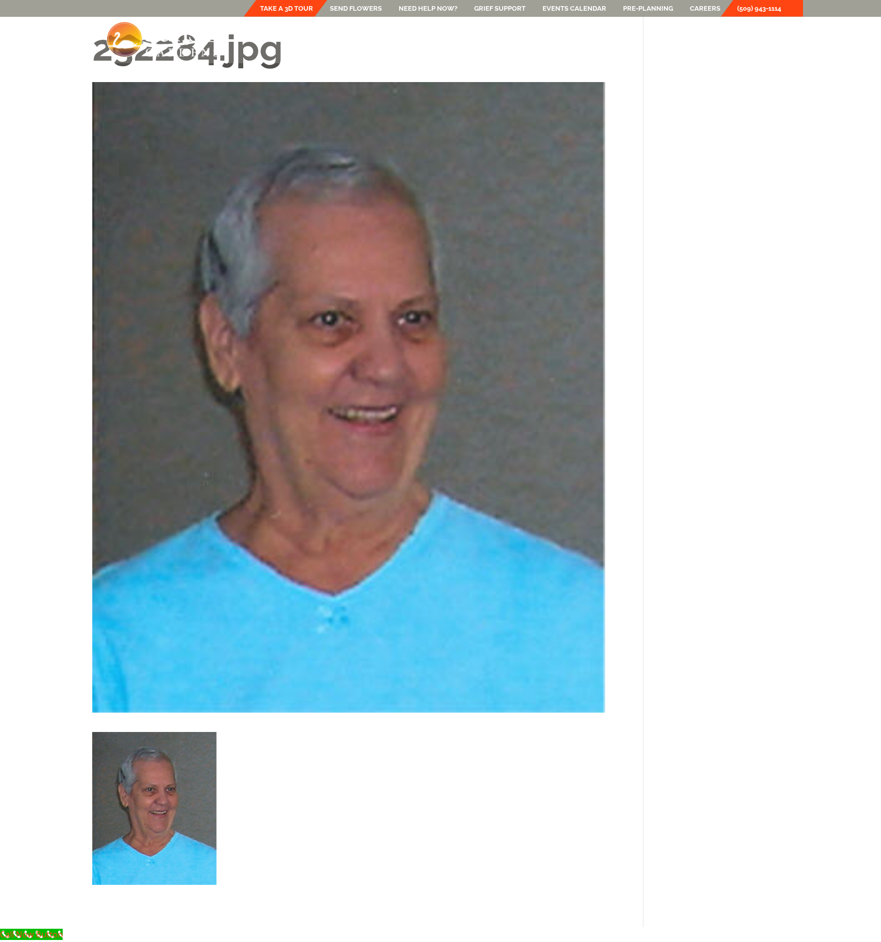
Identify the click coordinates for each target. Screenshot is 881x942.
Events (512, 39)
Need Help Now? (428, 8)
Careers (705, 8)
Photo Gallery (576, 39)
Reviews (718, 39)
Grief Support (500, 8)
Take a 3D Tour (286, 8)
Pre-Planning (648, 8)
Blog (626, 39)
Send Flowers (356, 8)
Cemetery (458, 39)
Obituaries (669, 39)
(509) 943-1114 (759, 8)
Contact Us (767, 39)
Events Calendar (574, 8)
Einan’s (340, 39)
